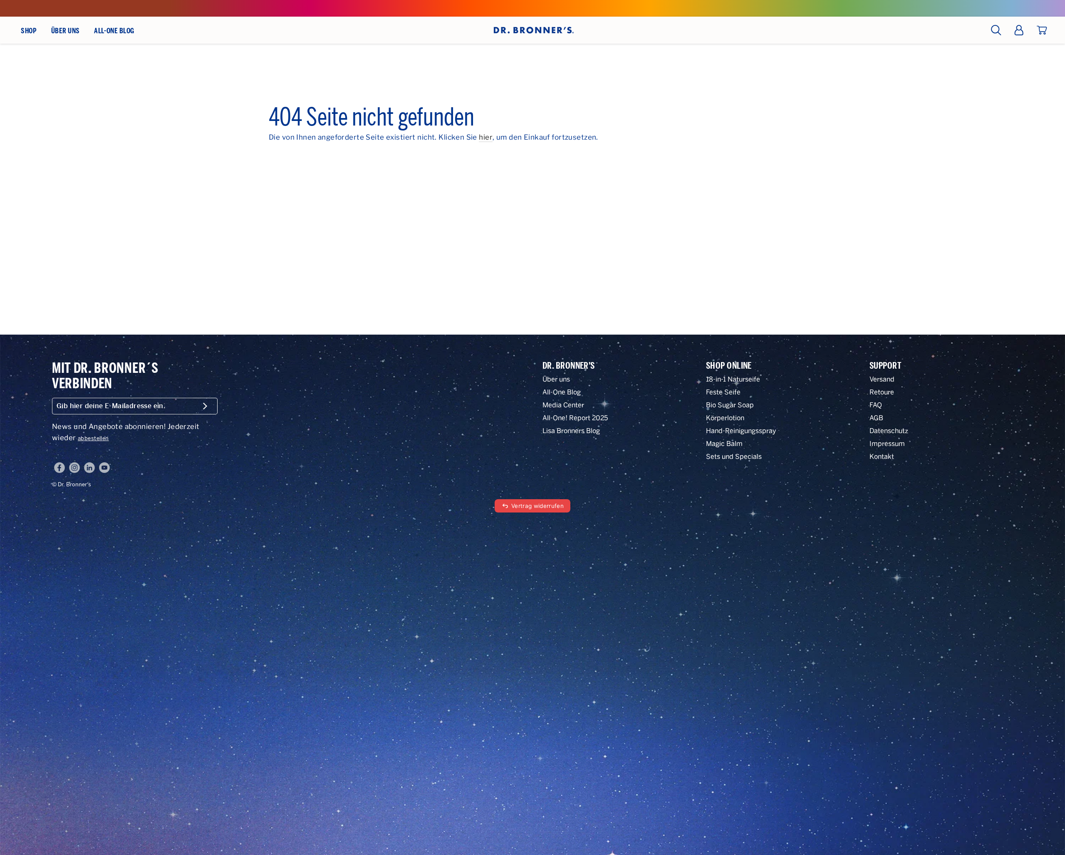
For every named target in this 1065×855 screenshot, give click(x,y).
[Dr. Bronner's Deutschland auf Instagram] (74, 467)
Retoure (881, 392)
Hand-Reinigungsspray (741, 431)
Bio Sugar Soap (730, 405)
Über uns (556, 379)
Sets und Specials (734, 457)
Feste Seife (723, 392)
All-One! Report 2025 (575, 418)
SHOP (29, 30)
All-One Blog (561, 392)
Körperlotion (725, 418)
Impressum (887, 444)
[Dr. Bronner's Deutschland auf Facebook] (59, 467)
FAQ (875, 405)
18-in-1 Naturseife (733, 379)
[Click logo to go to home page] (532, 30)
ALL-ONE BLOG (114, 30)
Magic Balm (724, 444)
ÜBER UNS (65, 30)
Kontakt (881, 457)
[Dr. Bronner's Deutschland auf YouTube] (104, 467)
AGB (876, 418)
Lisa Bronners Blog (571, 431)
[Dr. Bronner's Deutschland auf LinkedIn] (89, 467)
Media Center (563, 405)
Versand (881, 379)
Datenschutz (888, 431)
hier (486, 137)
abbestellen (93, 438)
